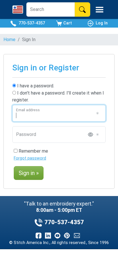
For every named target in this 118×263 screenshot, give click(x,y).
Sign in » (29, 173)
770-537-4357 (30, 23)
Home (9, 39)
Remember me (32, 151)
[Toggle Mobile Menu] (100, 10)
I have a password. (35, 86)
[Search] (82, 9)
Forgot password (30, 158)
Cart (67, 23)
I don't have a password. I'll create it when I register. (58, 96)
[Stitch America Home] (17, 9)
